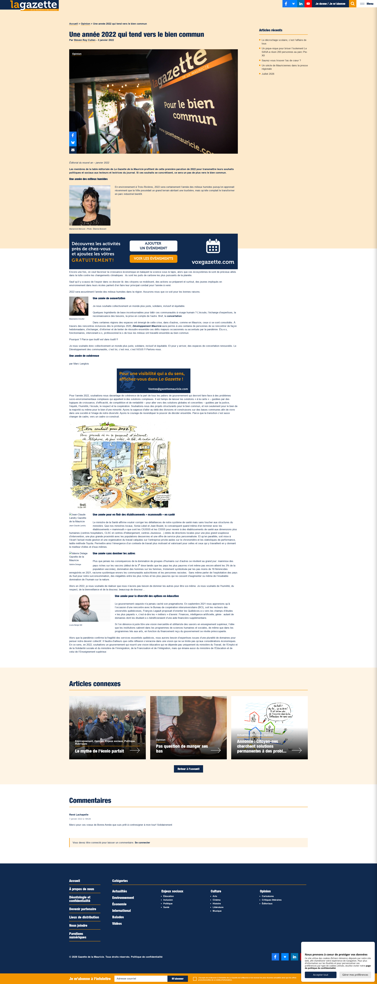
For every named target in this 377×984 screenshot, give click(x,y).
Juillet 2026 (268, 73)
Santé (166, 907)
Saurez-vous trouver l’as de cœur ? (281, 60)
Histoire (217, 903)
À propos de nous (81, 889)
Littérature (218, 907)
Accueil (73, 23)
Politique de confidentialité (146, 956)
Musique (217, 911)
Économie (119, 904)
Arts (215, 896)
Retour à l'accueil (188, 769)
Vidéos (117, 923)
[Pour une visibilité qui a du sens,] (153, 392)
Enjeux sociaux (114, 741)
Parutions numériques (77, 935)
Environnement (84, 741)
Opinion (85, 23)
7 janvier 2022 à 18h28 (80, 819)
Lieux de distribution (84, 917)
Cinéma (216, 900)
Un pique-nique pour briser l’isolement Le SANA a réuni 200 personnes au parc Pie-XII (284, 52)
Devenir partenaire (82, 909)
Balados (118, 917)
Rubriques (81, 743)
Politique (129, 741)
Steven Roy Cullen (84, 40)
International (121, 910)
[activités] (153, 268)
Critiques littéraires (272, 900)
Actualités (243, 735)
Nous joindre (78, 925)
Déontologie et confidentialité (79, 899)
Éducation (168, 896)
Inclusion (168, 900)
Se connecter (142, 842)
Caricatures (268, 896)
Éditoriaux (256, 735)
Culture (216, 891)
